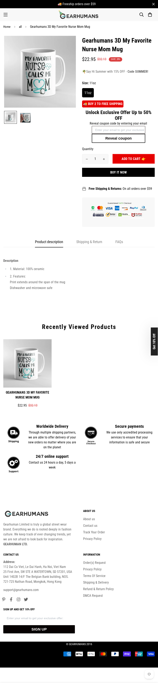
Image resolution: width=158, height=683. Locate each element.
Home (6, 27)
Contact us (90, 526)
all (20, 27)
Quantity (87, 149)
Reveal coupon (118, 138)
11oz (88, 93)
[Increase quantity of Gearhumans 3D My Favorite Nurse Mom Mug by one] (103, 159)
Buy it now (118, 172)
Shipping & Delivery (96, 582)
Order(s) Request (94, 563)
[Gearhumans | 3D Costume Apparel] (79, 14)
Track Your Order (94, 532)
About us (89, 519)
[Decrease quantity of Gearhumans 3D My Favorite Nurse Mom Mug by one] (86, 159)
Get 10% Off (154, 341)
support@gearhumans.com (21, 590)
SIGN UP (39, 629)
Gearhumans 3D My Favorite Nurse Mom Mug (27, 394)
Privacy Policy (92, 539)
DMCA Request (93, 596)
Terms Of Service (94, 576)
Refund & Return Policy (98, 589)
